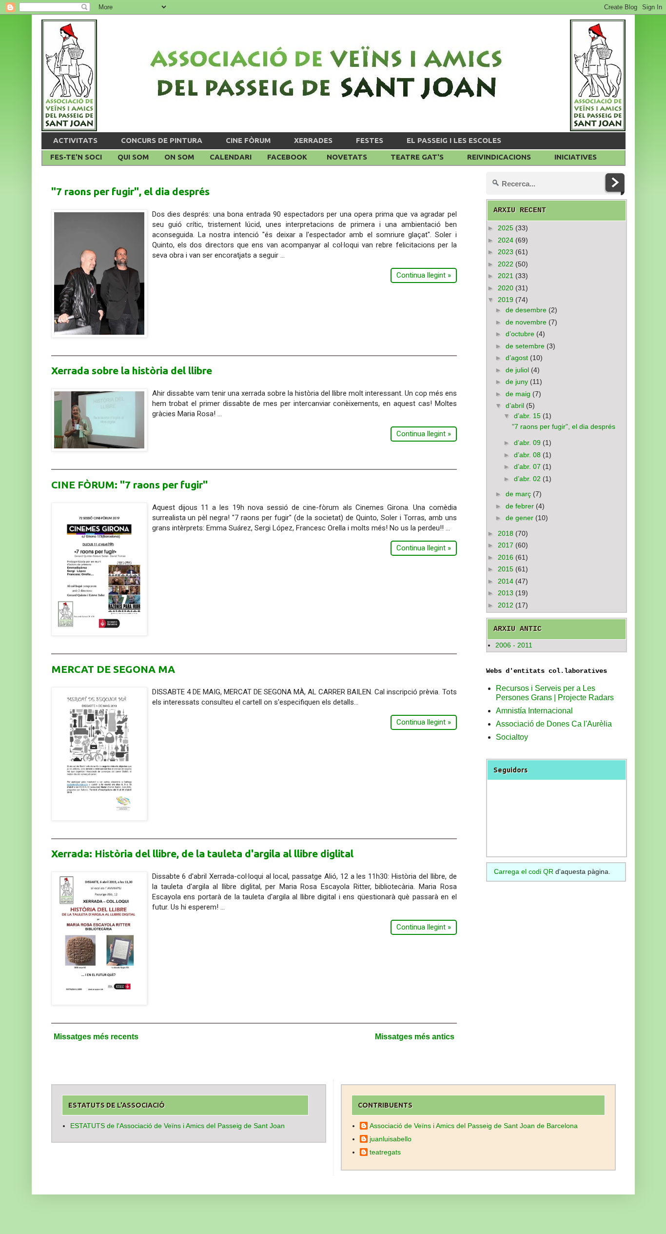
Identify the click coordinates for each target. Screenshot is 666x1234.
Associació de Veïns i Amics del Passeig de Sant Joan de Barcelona (474, 1126)
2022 (505, 264)
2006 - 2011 (513, 645)
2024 (505, 240)
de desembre (526, 310)
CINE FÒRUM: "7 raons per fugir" (129, 484)
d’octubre (520, 334)
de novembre (526, 322)
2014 (505, 581)
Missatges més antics (414, 1036)
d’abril (515, 405)
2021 (505, 276)
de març (518, 494)
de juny (517, 381)
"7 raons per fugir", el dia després (130, 191)
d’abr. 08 (527, 455)
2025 (505, 228)
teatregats (385, 1152)
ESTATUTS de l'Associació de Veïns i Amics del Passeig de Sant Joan (177, 1126)
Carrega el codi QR (523, 871)
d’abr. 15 (527, 416)
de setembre (525, 346)
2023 (505, 252)
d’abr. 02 (527, 479)
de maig (518, 394)
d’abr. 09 (527, 442)
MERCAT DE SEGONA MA (113, 669)
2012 (505, 605)
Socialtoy (512, 737)
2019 (505, 299)
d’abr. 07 (527, 466)
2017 (505, 545)
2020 (505, 288)
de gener (519, 518)
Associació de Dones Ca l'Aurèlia (554, 724)
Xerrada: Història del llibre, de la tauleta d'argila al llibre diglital (202, 853)
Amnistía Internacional (534, 711)
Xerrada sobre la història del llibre (131, 370)
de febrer (520, 506)
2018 (505, 533)
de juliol (517, 370)
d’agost (517, 358)
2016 (505, 557)
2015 (505, 569)
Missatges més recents (96, 1036)
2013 (505, 593)
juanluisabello (390, 1139)
